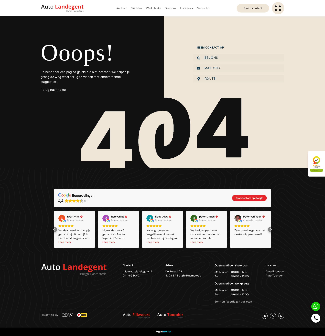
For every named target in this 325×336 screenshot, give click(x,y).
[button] (54, 229)
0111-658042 (131, 275)
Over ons (170, 8)
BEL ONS (210, 57)
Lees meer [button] (64, 242)
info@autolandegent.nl (137, 271)
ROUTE (210, 78)
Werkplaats (153, 8)
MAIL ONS (211, 68)
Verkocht (203, 8)
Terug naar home (53, 89)
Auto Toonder (274, 275)
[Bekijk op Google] (61, 218)
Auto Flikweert (275, 271)
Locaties (186, 8)
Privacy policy (49, 315)
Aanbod (121, 8)
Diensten (136, 8)
